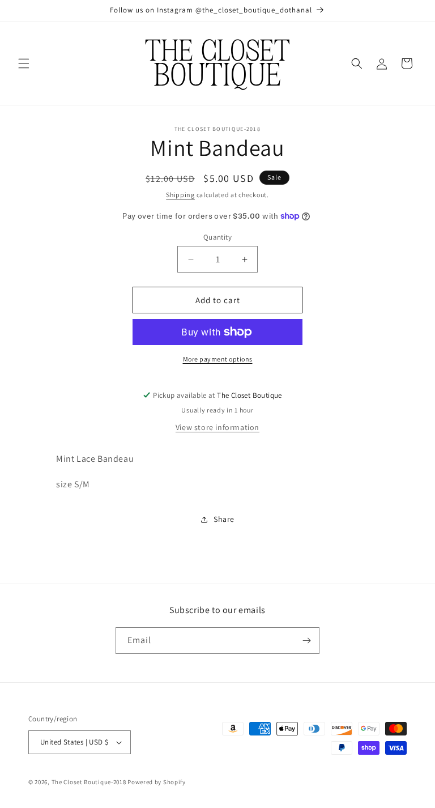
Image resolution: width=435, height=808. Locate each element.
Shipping (180, 194)
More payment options (218, 359)
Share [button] (224, 519)
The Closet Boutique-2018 (89, 782)
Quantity (217, 237)
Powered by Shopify (156, 782)
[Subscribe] (306, 640)
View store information (217, 427)
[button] (23, 63)
